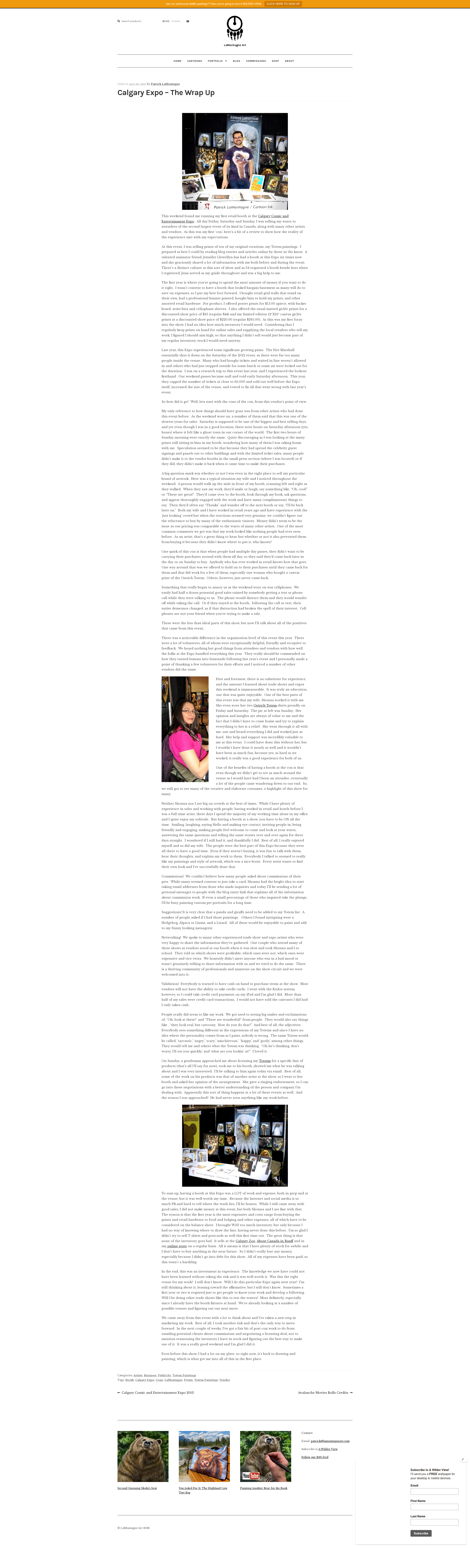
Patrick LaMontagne (165, 84)
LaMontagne (173, 1380)
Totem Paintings (184, 1375)
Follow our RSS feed (314, 1457)
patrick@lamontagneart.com (330, 1441)
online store (177, 1246)
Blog (236, 60)
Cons (159, 1380)
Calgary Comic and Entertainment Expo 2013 (158, 1393)
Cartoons (194, 60)
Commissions (256, 60)
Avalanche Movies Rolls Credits (323, 1393)
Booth (129, 1380)
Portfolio (215, 60)
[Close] (464, 1459)
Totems (265, 1061)
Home (178, 60)
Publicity (164, 1375)
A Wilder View (328, 1449)
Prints (188, 1380)
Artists (137, 1375)
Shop (275, 60)
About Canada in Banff (275, 1241)
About (289, 60)
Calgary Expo (144, 1380)
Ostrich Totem (265, 705)
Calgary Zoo (245, 1241)
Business (150, 1375)
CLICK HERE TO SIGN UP (283, 3)
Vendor (224, 1380)
